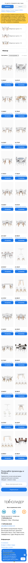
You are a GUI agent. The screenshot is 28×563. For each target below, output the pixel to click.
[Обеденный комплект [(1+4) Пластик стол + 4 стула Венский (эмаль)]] (21, 161)
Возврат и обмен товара (8, 545)
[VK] (4, 512)
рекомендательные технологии (9, 553)
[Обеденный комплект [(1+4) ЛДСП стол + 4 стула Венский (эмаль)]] (21, 68)
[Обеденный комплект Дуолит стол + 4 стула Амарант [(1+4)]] (21, 348)
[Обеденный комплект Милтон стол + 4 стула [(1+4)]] (21, 441)
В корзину (8, 85)
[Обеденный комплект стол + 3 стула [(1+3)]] (7, 192)
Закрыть (20, 6)
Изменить (7, 6)
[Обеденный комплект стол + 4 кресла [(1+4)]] (21, 410)
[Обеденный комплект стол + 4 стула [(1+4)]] (7, 316)
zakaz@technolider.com (8, 526)
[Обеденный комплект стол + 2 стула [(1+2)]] (7, 68)
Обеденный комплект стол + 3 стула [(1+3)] (12, 206)
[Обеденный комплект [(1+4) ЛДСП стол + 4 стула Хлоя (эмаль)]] (21, 99)
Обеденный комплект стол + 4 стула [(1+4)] (12, 331)
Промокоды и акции (7, 547)
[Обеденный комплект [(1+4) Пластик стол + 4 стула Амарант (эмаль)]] (7, 254)
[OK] (24, 512)
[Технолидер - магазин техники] (14, 501)
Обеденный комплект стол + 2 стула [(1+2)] (12, 82)
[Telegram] (14, 512)
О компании (4, 543)
